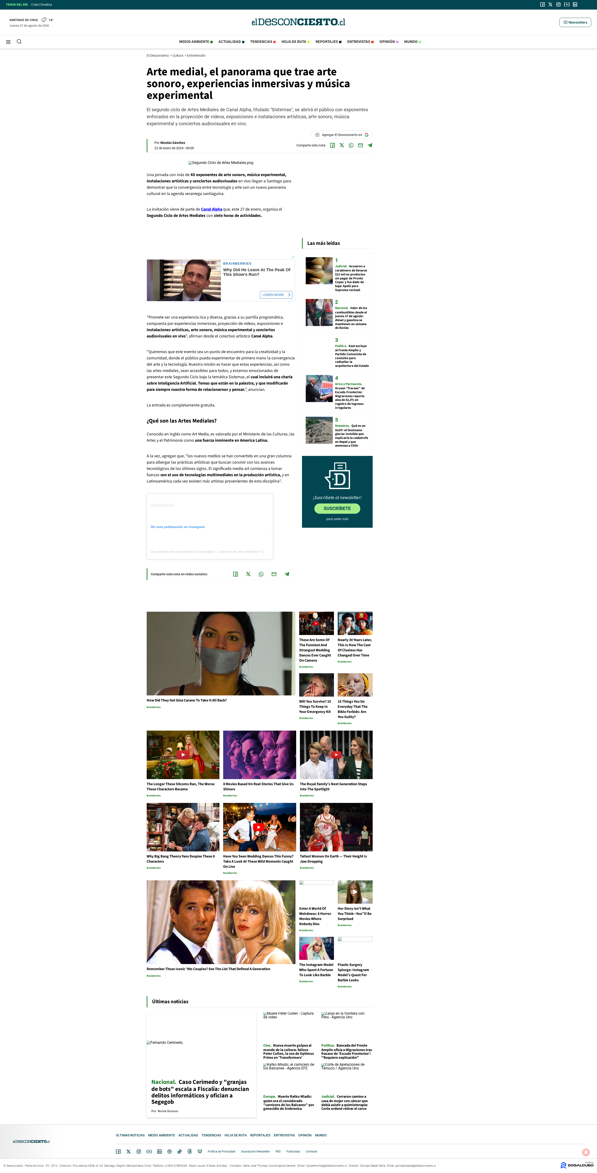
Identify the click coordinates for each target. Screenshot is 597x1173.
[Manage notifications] (586, 1152)
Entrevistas (358, 42)
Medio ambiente (194, 42)
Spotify (169, 1151)
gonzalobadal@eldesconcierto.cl (416, 1165)
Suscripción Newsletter (255, 1151)
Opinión (387, 42)
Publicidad (293, 1151)
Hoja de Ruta (293, 42)
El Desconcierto (158, 55)
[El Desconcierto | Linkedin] (575, 4)
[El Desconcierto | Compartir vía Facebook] (332, 145)
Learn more (273, 295)
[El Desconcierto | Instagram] (558, 4)
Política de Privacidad (221, 1151)
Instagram (139, 1151)
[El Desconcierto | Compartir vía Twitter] (342, 145)
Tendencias (261, 42)
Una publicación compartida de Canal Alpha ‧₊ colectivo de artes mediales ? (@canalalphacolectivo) (224, 551)
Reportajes (327, 42)
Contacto (311, 1151)
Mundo (411, 42)
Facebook (118, 1151)
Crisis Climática (41, 4)
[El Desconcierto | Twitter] (550, 4)
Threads (190, 1151)
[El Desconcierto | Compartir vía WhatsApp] (351, 145)
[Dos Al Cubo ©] (577, 1167)
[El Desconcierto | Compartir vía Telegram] (370, 145)
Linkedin (159, 1151)
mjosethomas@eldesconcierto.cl (326, 1165)
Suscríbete (337, 508)
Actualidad (230, 42)
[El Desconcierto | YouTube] (566, 4)
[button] (575, 22)
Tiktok (179, 1151)
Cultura (178, 55)
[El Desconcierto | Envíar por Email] (360, 145)
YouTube (149, 1151)
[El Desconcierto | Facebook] (542, 4)
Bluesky (200, 1151)
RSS (278, 1151)
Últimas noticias (130, 1135)
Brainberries (237, 263)
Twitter (128, 1151)
